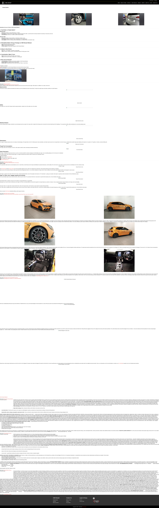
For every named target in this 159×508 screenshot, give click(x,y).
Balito (5, 193)
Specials (54, 501)
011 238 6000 (121, 363)
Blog (6, 193)
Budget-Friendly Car (7, 84)
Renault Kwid (12, 84)
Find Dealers (68, 502)
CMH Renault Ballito (11, 162)
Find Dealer (155, 0)
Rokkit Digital (84, 506)
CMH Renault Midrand (17, 278)
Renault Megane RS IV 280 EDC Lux (42, 275)
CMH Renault (3, 3)
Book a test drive (56, 502)
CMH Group (6, 194)
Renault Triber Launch (24, 194)
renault (20, 194)
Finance (67, 501)
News (8, 193)
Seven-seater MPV (30, 194)
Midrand (7, 277)
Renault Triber (17, 84)
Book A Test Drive (151, 0)
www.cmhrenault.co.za (4, 159)
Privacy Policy (82, 501)
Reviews (16, 277)
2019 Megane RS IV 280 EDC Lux (9, 278)
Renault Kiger (17, 162)
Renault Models (12, 193)
